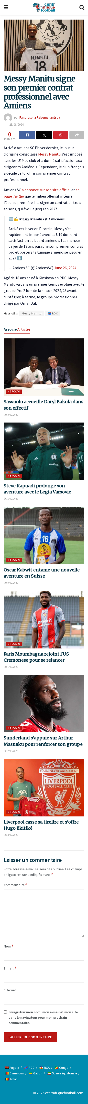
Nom (9, 946)
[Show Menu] (6, 7)
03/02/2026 (12, 414)
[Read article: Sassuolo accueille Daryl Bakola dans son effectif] (44, 367)
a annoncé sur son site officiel (46, 189)
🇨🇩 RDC (52, 313)
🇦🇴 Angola (12, 1068)
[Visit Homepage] (44, 7)
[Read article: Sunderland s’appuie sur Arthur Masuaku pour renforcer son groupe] (44, 703)
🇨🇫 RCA (44, 1068)
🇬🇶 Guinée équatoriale (62, 1073)
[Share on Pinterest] (60, 135)
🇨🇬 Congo (61, 1068)
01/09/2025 (12, 667)
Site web (10, 990)
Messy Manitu (49, 154)
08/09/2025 (12, 582)
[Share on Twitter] (44, 135)
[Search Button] (81, 7)
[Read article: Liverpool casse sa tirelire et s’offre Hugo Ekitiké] (44, 787)
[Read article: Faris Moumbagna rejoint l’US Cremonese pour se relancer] (44, 619)
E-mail (10, 968)
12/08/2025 (12, 751)
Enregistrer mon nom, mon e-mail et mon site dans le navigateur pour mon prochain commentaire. (43, 1017)
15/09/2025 (12, 498)
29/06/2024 (16, 125)
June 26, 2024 (65, 267)
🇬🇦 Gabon (35, 1073)
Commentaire (16, 884)
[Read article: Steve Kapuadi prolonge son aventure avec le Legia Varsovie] (44, 451)
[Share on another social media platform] (76, 135)
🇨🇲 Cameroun (14, 1073)
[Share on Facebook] (27, 135)
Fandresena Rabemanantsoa (39, 117)
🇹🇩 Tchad (11, 1079)
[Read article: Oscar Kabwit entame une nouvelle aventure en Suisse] (44, 535)
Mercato (14, 391)
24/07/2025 (12, 834)
